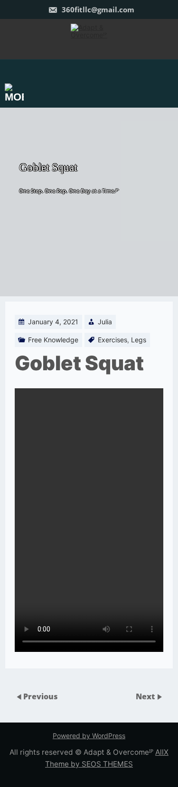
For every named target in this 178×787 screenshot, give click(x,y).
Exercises (112, 340)
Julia (105, 322)
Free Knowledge (53, 340)
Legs (138, 340)
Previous (40, 696)
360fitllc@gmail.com (97, 9)
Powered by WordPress (89, 736)
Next (146, 696)
